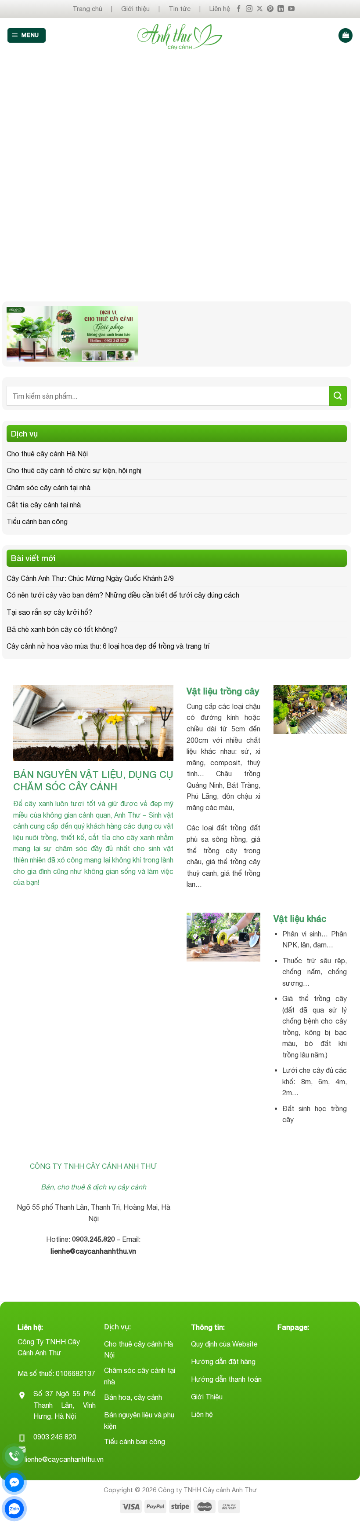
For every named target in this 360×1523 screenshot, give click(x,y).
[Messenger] (14, 1482)
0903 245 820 (54, 1437)
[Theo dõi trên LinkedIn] (280, 9)
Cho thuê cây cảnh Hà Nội (47, 454)
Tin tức (180, 8)
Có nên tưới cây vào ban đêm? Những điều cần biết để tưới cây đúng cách (123, 595)
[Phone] (14, 1456)
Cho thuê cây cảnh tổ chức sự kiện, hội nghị (74, 470)
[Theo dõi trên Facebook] (238, 9)
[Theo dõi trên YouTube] (291, 9)
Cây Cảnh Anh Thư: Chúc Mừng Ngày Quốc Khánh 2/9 (90, 578)
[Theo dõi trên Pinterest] (270, 9)
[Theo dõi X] (259, 9)
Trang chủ (87, 8)
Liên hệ (219, 8)
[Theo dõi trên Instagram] (249, 9)
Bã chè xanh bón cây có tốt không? (62, 629)
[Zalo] (14, 1509)
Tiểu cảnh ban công (37, 521)
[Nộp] (338, 396)
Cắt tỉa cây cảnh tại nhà (44, 505)
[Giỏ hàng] (345, 35)
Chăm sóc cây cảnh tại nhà (48, 488)
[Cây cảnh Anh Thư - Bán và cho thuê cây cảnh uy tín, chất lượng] (180, 35)
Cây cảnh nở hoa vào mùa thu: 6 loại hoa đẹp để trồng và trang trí (108, 646)
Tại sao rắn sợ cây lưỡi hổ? (49, 612)
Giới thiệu (135, 8)
